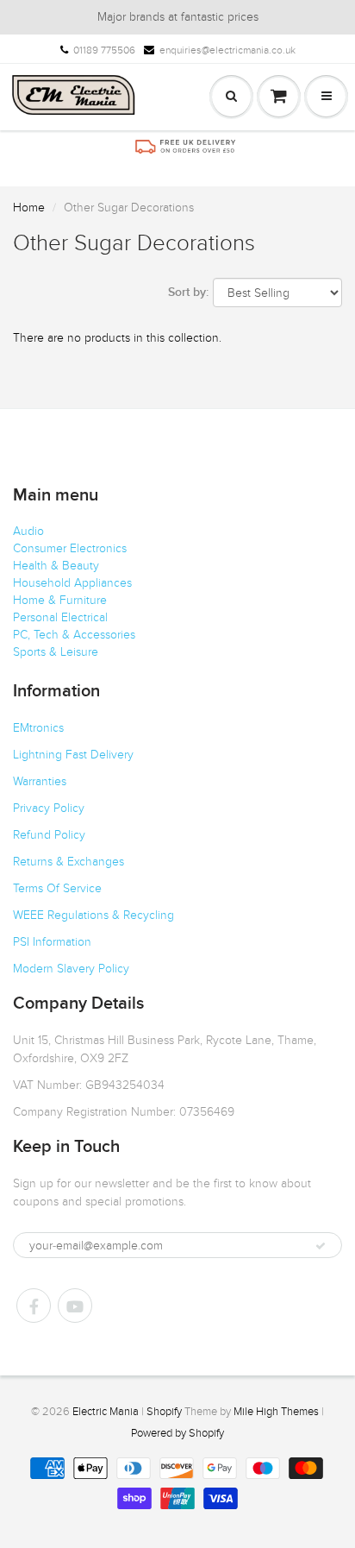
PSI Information (52, 941)
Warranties (39, 781)
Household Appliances (72, 583)
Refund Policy (49, 834)
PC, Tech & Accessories (74, 634)
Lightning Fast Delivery (73, 754)
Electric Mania (105, 1412)
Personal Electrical (60, 617)
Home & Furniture (60, 600)
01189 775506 (104, 50)
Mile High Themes (276, 1412)
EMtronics (38, 728)
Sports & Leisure (55, 652)
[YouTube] (75, 1305)
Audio (28, 531)
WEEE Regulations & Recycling (93, 915)
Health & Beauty (56, 565)
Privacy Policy (48, 808)
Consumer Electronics (70, 548)
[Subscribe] (321, 1246)
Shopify (164, 1412)
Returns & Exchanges (68, 861)
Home (29, 207)
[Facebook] (33, 1305)
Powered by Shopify (177, 1433)
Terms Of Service (57, 888)
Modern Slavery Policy (71, 968)
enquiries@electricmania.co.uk (227, 50)
